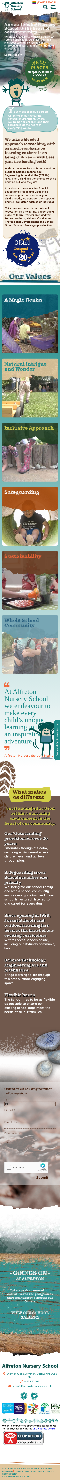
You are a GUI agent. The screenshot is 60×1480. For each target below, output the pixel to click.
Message (8, 1142)
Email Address (11, 1122)
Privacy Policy (46, 1471)
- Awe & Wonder (17, 401)
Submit (42, 1177)
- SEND (9, 462)
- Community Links (19, 654)
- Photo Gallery (17, 316)
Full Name (9, 1109)
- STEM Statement (18, 599)
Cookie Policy (9, 1474)
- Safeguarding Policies (23, 533)
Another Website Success (16, 1476)
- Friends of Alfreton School (28, 664)
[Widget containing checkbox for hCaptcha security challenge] (26, 1167)
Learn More (12, 54)
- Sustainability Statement (26, 594)
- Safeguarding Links (21, 538)
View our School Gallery (30, 1315)
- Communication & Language (27, 407)
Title (6, 1100)
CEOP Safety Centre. (44, 1428)
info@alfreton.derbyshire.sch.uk (32, 1385)
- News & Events (17, 321)
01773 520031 (48, 2)
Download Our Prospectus (57, 741)
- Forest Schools (18, 412)
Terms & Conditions (25, 1471)
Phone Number (12, 1133)
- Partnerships (16, 659)
